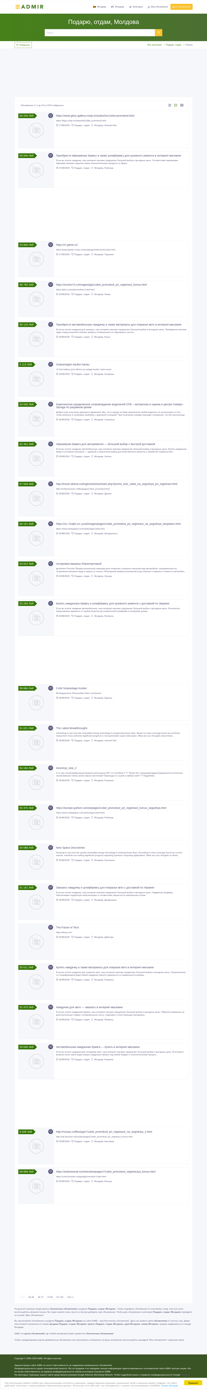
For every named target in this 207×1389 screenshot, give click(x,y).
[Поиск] (158, 32)
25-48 (31, 1297)
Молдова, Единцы (103, 698)
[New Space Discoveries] (36, 862)
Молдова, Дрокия (103, 493)
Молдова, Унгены (103, 456)
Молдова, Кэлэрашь (104, 374)
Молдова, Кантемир (104, 1141)
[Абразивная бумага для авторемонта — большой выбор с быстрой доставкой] (36, 458)
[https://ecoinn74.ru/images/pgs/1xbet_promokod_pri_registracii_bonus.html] (36, 299)
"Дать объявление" (34, 1315)
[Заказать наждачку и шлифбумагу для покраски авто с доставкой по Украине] (36, 902)
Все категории (155, 45)
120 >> (70, 1297)
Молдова (101, 6)
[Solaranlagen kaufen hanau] (36, 379)
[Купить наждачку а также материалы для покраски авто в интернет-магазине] (36, 982)
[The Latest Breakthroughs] (36, 742)
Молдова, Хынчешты (104, 860)
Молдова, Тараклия (104, 254)
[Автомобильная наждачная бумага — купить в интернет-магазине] (36, 1061)
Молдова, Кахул (102, 337)
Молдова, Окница (103, 576)
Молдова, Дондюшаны (105, 900)
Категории (138, 6)
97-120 (60, 1297)
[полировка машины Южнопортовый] (36, 578)
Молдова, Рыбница (103, 168)
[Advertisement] (103, 72)
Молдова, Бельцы (103, 1181)
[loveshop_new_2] (36, 782)
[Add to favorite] (50, 115)
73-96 (50, 1297)
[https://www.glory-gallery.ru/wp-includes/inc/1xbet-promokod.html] (36, 130)
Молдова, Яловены (103, 1019)
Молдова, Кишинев (103, 1059)
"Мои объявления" (158, 1340)
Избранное (25, 45)
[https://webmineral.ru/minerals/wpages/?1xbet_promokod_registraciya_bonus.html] (36, 1186)
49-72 (40, 1297)
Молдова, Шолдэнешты (106, 533)
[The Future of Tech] (36, 942)
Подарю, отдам (173, 45)
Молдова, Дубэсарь (104, 937)
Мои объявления (159, 6)
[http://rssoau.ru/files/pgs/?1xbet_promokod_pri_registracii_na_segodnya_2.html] (36, 1146)
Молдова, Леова (102, 294)
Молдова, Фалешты (104, 616)
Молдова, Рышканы (104, 780)
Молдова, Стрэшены (104, 419)
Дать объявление (181, 6)
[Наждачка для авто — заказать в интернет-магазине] (36, 1021)
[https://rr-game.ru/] (36, 259)
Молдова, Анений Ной (105, 125)
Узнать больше (169, 1385)
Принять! (193, 1383)
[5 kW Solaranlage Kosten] (36, 702)
